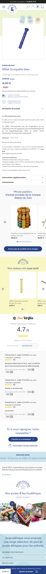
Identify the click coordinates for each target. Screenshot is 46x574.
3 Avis (12, 79)
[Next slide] (43, 222)
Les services (7, 558)
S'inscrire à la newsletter (21, 439)
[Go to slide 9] (29, 241)
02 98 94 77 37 (31, 2)
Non (9, 372)
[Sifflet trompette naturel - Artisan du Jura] (23, 285)
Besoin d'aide (7, 563)
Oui (30, 369)
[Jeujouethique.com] (12, 13)
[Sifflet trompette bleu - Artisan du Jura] (24, 218)
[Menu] (3, 6)
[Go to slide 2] (18, 241)
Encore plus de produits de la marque (23, 249)
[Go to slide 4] (21, 241)
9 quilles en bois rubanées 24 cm (23, 233)
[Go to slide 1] (17, 241)
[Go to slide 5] (23, 241)
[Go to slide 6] (24, 241)
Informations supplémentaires (14, 177)
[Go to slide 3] (20, 241)
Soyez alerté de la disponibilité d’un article (18, 91)
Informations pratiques (13, 552)
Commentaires (8, 182)
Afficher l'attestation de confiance (23, 324)
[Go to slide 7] (26, 241)
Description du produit (11, 108)
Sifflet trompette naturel (18, 301)
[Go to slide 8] (27, 241)
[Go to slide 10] (30, 241)
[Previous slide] (5, 222)
